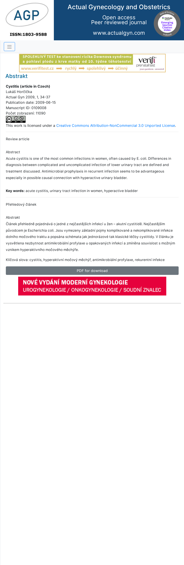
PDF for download (92, 270)
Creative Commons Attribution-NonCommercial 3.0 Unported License (115, 125)
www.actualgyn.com (119, 33)
